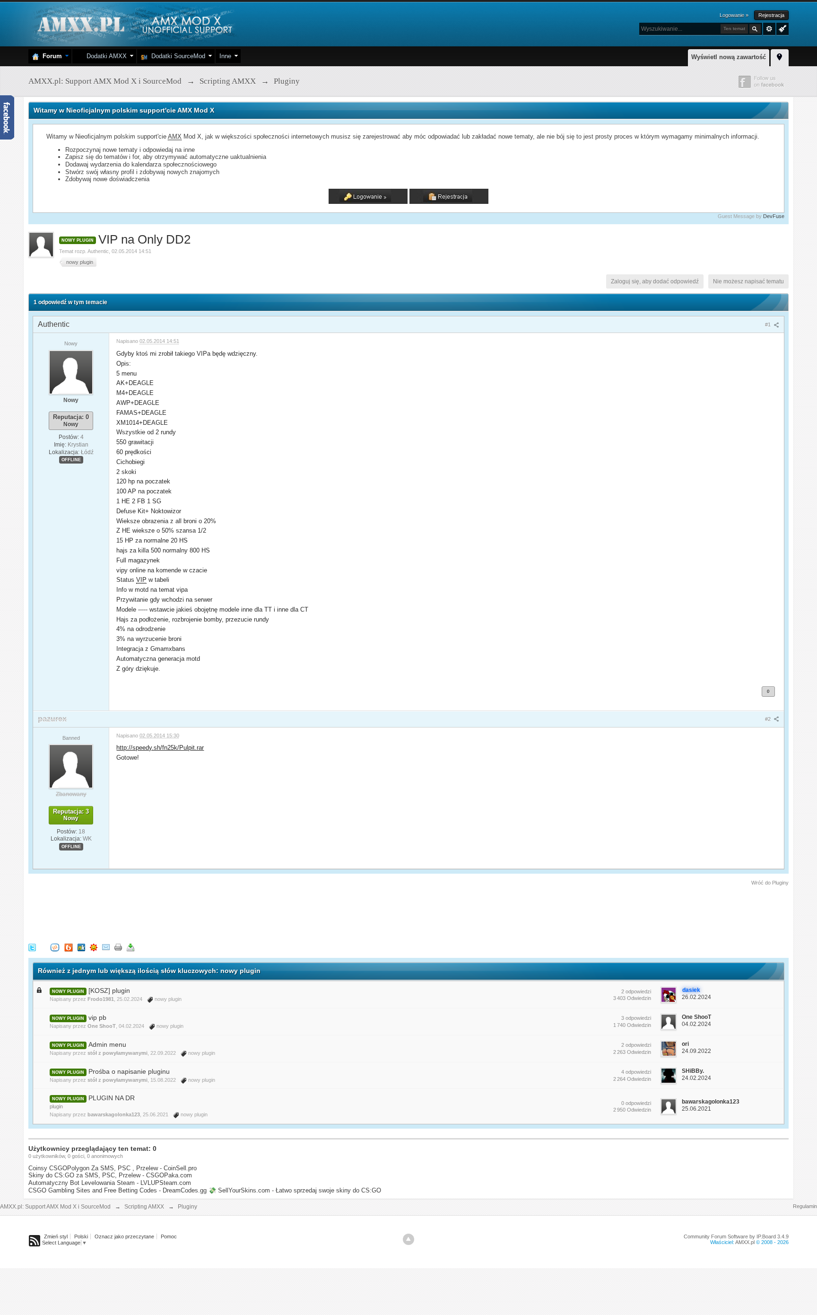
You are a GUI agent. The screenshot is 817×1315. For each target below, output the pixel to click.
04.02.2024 (696, 1024)
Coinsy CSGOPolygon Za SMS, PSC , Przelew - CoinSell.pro (112, 1168)
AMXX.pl (745, 1242)
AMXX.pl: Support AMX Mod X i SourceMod (55, 1206)
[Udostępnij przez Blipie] (68, 947)
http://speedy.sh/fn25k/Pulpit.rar (160, 747)
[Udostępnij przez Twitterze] (32, 947)
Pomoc (169, 1236)
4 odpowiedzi (636, 1072)
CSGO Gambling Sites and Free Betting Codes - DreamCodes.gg (117, 1190)
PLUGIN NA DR (111, 1098)
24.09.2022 (696, 1051)
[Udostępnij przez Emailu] (106, 947)
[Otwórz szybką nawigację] (780, 56)
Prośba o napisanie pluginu (129, 1071)
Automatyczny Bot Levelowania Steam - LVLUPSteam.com (109, 1182)
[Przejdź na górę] (408, 1239)
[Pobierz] (130, 947)
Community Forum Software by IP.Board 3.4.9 (736, 1236)
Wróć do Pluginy (770, 882)
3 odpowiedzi (636, 1018)
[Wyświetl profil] (71, 371)
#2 (768, 719)
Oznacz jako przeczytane (124, 1236)
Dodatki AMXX (105, 56)
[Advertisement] (200, 913)
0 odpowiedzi (636, 1103)
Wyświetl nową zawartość (728, 57)
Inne (225, 56)
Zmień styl (56, 1236)
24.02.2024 (696, 1078)
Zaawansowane (769, 29)
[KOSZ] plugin (109, 990)
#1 (768, 324)
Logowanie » (734, 15)
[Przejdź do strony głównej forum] (133, 23)
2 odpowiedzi (636, 991)
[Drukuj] (118, 947)
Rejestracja (771, 15)
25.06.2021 (696, 1108)
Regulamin (805, 1206)
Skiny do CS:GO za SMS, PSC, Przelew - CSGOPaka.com (110, 1175)
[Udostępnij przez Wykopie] (55, 947)
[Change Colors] (781, 28)
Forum (50, 56)
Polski (81, 1236)
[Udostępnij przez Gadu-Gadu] (93, 947)
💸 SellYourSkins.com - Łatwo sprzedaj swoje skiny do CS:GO (295, 1190)
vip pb (97, 1017)
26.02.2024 (696, 997)
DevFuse (773, 216)
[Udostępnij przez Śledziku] (81, 947)
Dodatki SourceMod (176, 56)
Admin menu (107, 1044)
